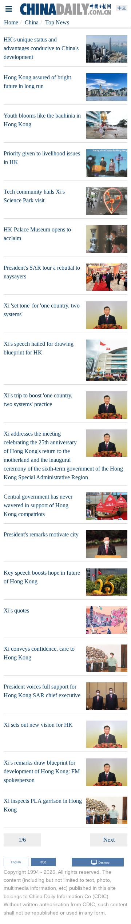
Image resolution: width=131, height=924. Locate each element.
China (32, 22)
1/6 (22, 840)
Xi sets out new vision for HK (38, 725)
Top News (57, 22)
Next (109, 840)
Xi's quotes (16, 610)
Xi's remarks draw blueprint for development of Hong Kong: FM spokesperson (42, 771)
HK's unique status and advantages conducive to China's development (41, 48)
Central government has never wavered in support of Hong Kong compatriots (38, 505)
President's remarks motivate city (41, 534)
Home (11, 22)
